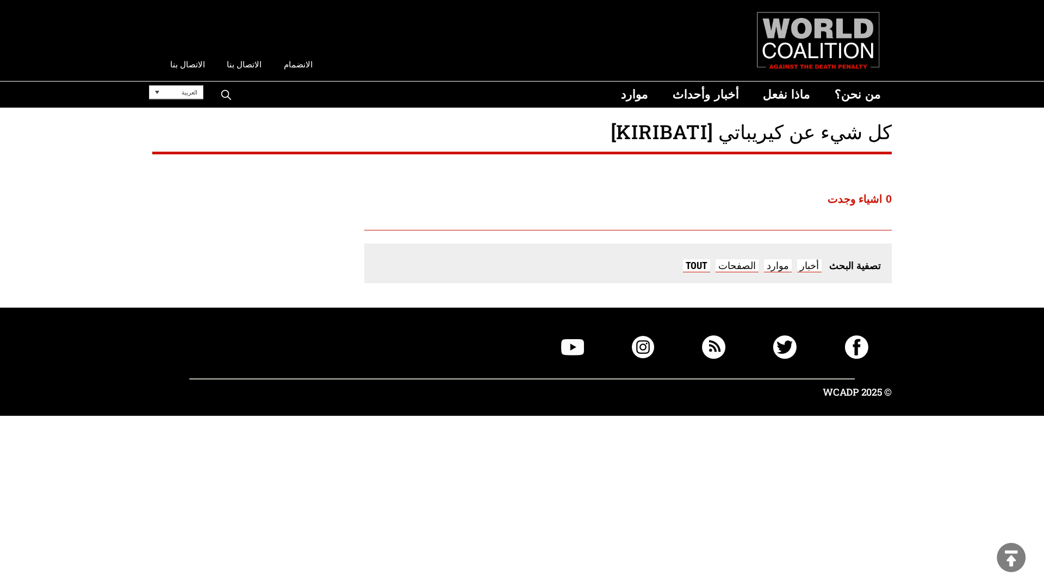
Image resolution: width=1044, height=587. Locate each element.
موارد (778, 265)
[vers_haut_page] (1011, 558)
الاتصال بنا (244, 64)
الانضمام (298, 64)
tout (696, 265)
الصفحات (737, 265)
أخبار (809, 265)
